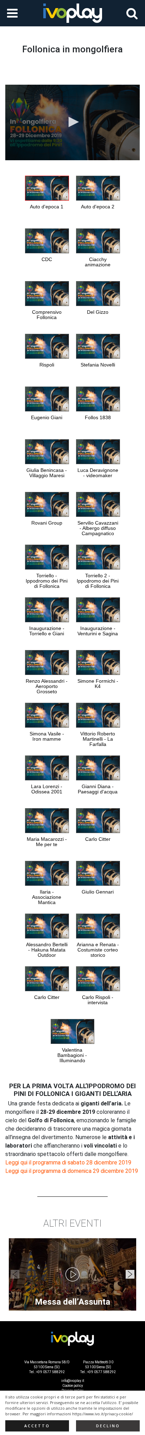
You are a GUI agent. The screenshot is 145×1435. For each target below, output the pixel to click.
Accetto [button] (37, 1425)
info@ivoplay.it (72, 1381)
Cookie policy (72, 1386)
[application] (72, 122)
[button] (72, 122)
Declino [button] (108, 1425)
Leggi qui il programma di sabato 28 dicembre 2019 (68, 1162)
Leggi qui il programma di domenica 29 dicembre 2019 (71, 1171)
